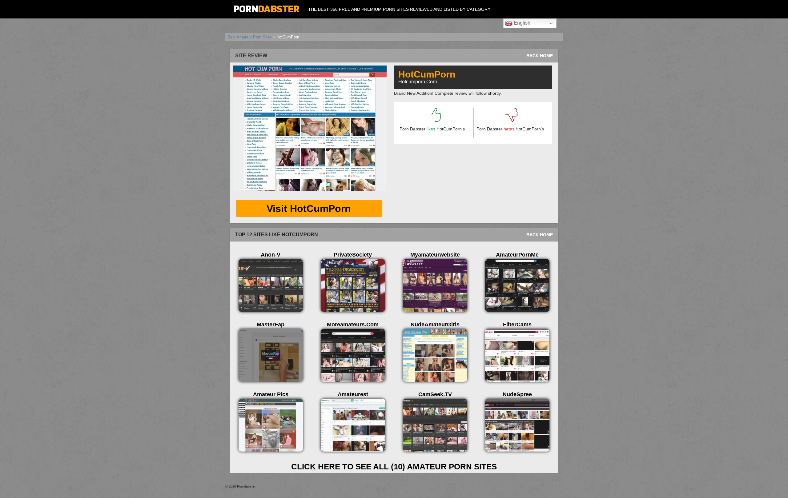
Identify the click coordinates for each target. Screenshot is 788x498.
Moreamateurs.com (353, 324)
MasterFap (270, 324)
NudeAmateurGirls (435, 324)
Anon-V (270, 255)
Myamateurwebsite (435, 255)
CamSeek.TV (435, 394)
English (521, 23)
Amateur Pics (270, 394)
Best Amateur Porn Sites (249, 37)
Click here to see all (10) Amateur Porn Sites (394, 466)
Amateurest (353, 394)
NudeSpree (517, 394)
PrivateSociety (353, 255)
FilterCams (517, 324)
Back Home (539, 55)
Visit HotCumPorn (309, 208)
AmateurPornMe (517, 255)
